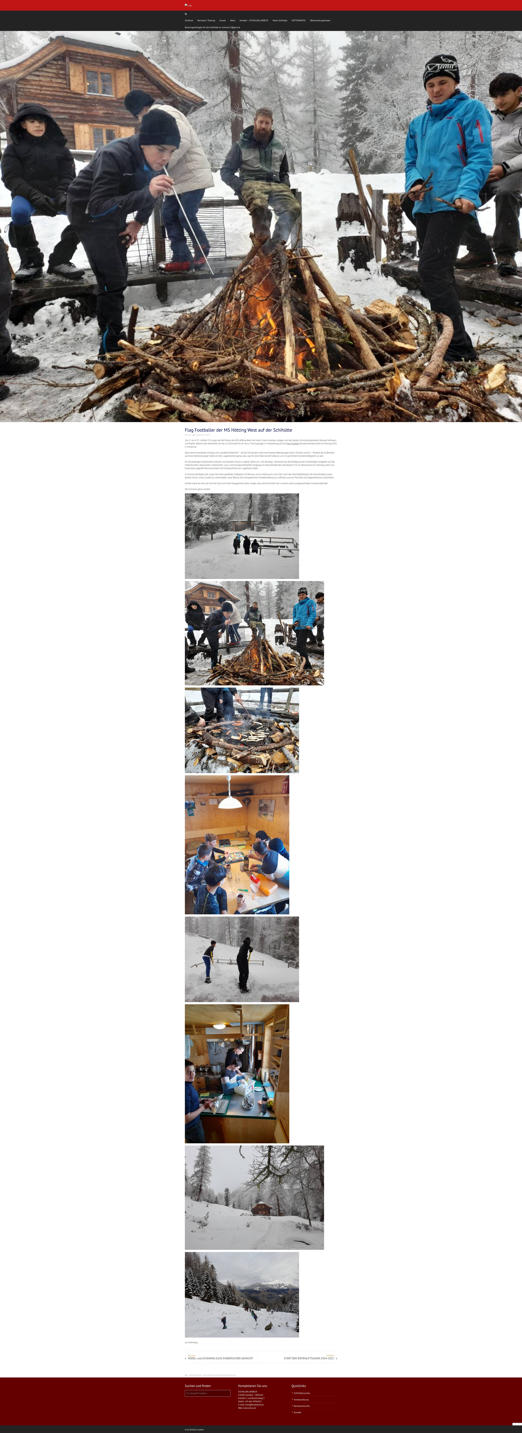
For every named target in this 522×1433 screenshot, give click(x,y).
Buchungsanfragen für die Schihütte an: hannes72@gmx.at (212, 27)
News (232, 20)
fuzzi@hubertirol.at (254, 1404)
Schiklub (189, 20)
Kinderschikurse (301, 1399)
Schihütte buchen (302, 1393)
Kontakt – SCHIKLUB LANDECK (254, 20)
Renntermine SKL (302, 1406)
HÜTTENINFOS (299, 20)
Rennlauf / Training (206, 20)
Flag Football (292, 443)
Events (223, 20)
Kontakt (297, 1412)
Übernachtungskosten (320, 20)
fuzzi (189, 435)
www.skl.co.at (249, 1408)
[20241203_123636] (261, 226)
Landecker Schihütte (195, 1375)
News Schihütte (280, 20)
